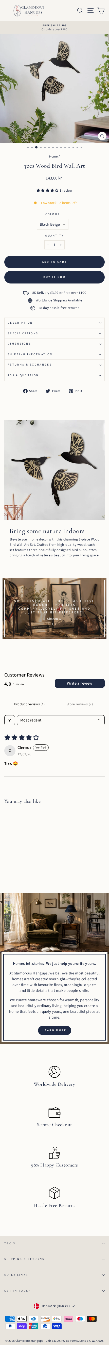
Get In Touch (17, 1291)
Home (53, 156)
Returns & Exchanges (30, 365)
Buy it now (54, 277)
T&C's (10, 1243)
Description (20, 323)
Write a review (80, 683)
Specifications (23, 333)
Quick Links (16, 1275)
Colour (52, 214)
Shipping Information (30, 354)
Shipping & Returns (24, 1259)
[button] (48, 190)
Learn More (55, 1030)
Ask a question (23, 375)
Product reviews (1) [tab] (29, 704)
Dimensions (19, 344)
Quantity (54, 236)
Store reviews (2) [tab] (79, 704)
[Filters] (9, 720)
